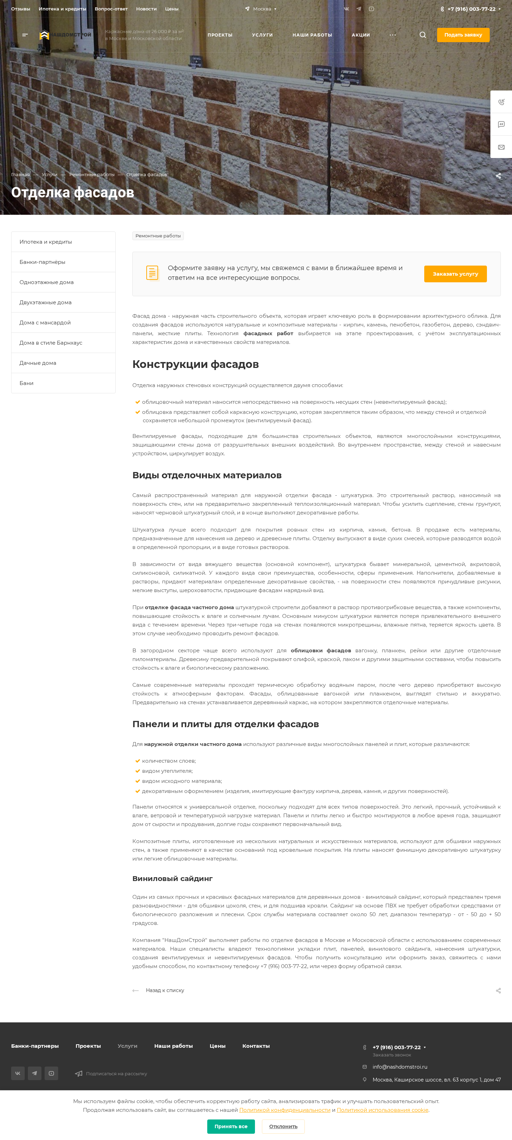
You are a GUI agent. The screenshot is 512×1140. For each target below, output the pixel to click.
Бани (26, 383)
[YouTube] (371, 8)
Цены (218, 1046)
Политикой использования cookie (382, 1110)
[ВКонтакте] (346, 8)
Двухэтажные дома (46, 302)
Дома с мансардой (45, 322)
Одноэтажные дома (47, 282)
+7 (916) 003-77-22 (472, 9)
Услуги (128, 1046)
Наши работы (173, 1046)
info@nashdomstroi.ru (400, 1067)
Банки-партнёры (42, 262)
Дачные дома (38, 363)
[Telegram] (358, 8)
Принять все (231, 1126)
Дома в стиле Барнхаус (51, 342)
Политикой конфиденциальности (285, 1110)
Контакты (256, 1046)
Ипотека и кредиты (46, 241)
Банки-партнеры (35, 1046)
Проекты (88, 1046)
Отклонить (283, 1126)
